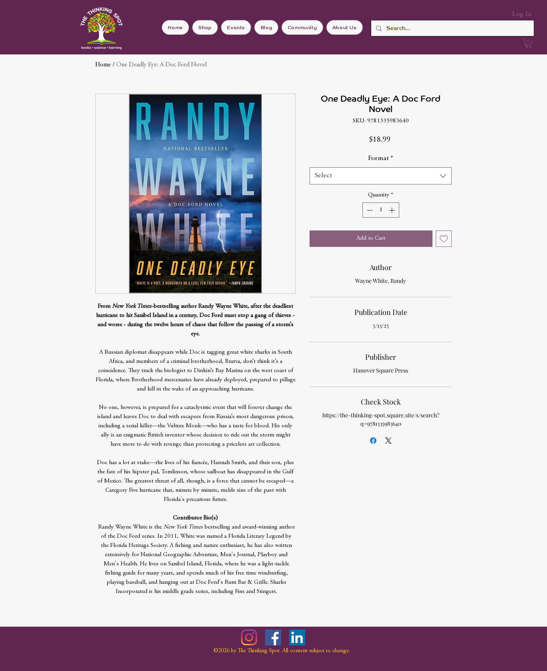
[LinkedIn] (297, 637)
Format (380, 158)
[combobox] (381, 175)
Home (103, 65)
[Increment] (392, 210)
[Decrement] (369, 210)
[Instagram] (249, 637)
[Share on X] (388, 440)
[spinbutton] (380, 210)
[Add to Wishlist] (444, 238)
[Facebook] (273, 637)
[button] (528, 43)
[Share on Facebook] (373, 440)
